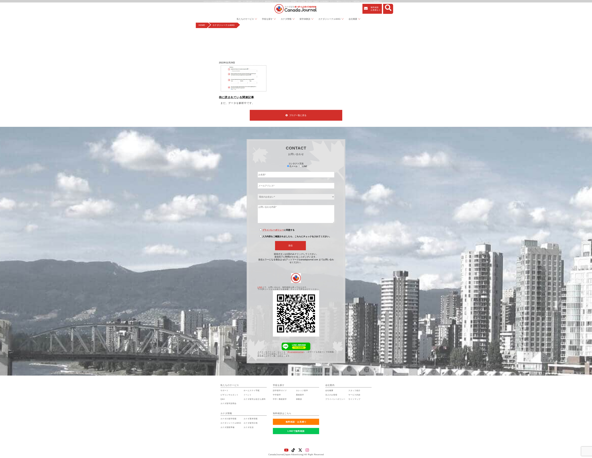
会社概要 (353, 19)
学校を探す (267, 19)
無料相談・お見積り (296, 422)
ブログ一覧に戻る (297, 115)
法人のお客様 (331, 395)
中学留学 (277, 395)
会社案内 (330, 385)
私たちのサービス (245, 19)
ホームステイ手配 (252, 390)
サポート (224, 390)
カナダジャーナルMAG (329, 19)
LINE (259, 287)
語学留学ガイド (280, 390)
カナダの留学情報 (228, 419)
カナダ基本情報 (251, 419)
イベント (248, 395)
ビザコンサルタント (229, 395)
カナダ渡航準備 (227, 427)
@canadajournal (296, 352)
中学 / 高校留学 (280, 399)
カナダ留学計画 (251, 423)
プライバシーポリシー (273, 230)
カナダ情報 (286, 19)
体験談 (299, 399)
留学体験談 (305, 19)
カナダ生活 (249, 427)
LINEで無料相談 (296, 431)
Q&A (222, 399)
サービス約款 (354, 395)
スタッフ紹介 (354, 390)
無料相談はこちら (282, 413)
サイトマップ (354, 399)
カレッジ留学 (302, 390)
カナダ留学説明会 (228, 403)
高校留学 (300, 395)
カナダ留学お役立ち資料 (255, 399)
